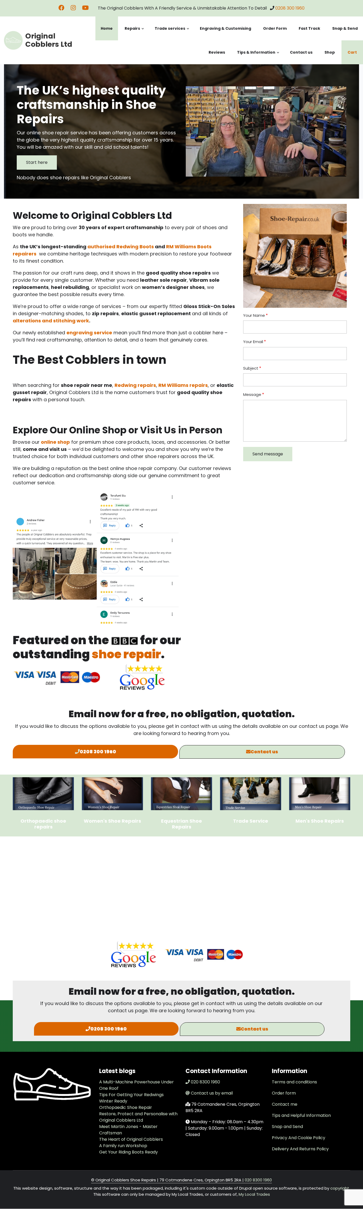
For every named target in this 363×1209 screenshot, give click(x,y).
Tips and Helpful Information (301, 1115)
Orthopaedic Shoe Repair (125, 1107)
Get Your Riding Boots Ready (128, 1152)
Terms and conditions (294, 1082)
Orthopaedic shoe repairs (43, 824)
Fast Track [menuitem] (309, 28)
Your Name (254, 315)
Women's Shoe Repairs (112, 821)
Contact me (284, 1104)
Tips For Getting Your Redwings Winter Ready (131, 1098)
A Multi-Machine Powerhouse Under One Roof (136, 1085)
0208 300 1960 (290, 8)
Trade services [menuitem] (172, 33)
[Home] (13, 40)
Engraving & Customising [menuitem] (225, 28)
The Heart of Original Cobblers (131, 1139)
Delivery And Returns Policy (300, 1149)
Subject (250, 368)
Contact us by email (212, 1093)
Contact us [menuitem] (301, 52)
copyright (339, 1188)
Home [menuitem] (107, 28)
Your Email (253, 341)
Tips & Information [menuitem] (258, 57)
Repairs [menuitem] (135, 33)
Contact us (264, 752)
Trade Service (250, 821)
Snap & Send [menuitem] (345, 28)
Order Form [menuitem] (275, 28)
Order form (284, 1093)
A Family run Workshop (123, 1146)
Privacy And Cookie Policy (298, 1138)
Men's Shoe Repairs (320, 821)
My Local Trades (254, 1194)
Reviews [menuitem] (217, 52)
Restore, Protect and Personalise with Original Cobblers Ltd (138, 1117)
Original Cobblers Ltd (48, 40)
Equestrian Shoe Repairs (181, 824)
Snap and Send (287, 1126)
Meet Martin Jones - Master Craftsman (128, 1129)
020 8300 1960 (205, 1082)
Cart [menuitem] (352, 52)
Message (252, 394)
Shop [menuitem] (329, 52)
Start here (37, 162)
